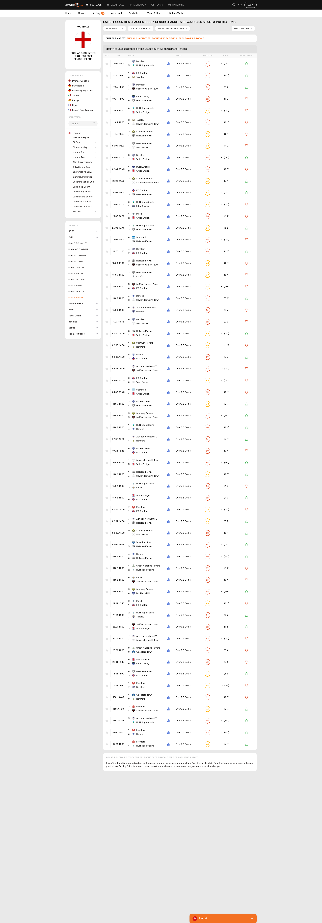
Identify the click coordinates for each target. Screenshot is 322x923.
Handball (178, 5)
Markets (82, 13)
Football (95, 5)
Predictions (135, 13)
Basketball (117, 5)
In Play (98, 13)
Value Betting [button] (154, 13)
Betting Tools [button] (176, 13)
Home (68, 13)
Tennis (159, 5)
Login (250, 5)
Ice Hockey (139, 5)
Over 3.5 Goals (183, 63)
